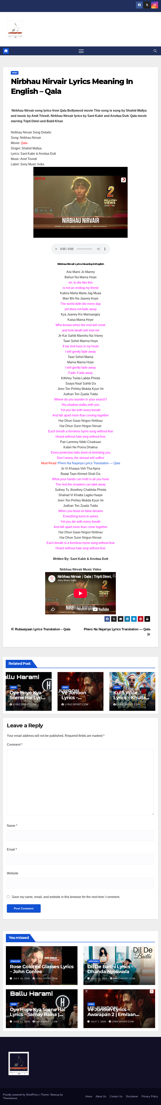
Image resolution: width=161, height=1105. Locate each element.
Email (12, 849)
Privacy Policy (150, 1096)
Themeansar (10, 1098)
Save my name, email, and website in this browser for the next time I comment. (66, 897)
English (15, 961)
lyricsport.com (25, 704)
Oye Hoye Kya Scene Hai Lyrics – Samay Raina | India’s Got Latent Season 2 (41, 1014)
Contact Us (116, 1096)
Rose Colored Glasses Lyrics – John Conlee (41, 969)
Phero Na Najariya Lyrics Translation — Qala (89, 463)
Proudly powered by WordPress (21, 1094)
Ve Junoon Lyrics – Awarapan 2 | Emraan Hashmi (111, 1014)
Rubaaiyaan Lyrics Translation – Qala (42, 629)
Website (12, 873)
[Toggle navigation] (81, 51)
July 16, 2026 (22, 978)
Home (88, 1096)
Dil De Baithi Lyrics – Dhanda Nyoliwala (110, 969)
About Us (101, 1096)
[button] (155, 51)
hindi (14, 73)
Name (12, 825)
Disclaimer (132, 1096)
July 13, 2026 (22, 1021)
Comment (14, 744)
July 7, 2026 (99, 1021)
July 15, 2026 (99, 978)
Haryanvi (94, 961)
